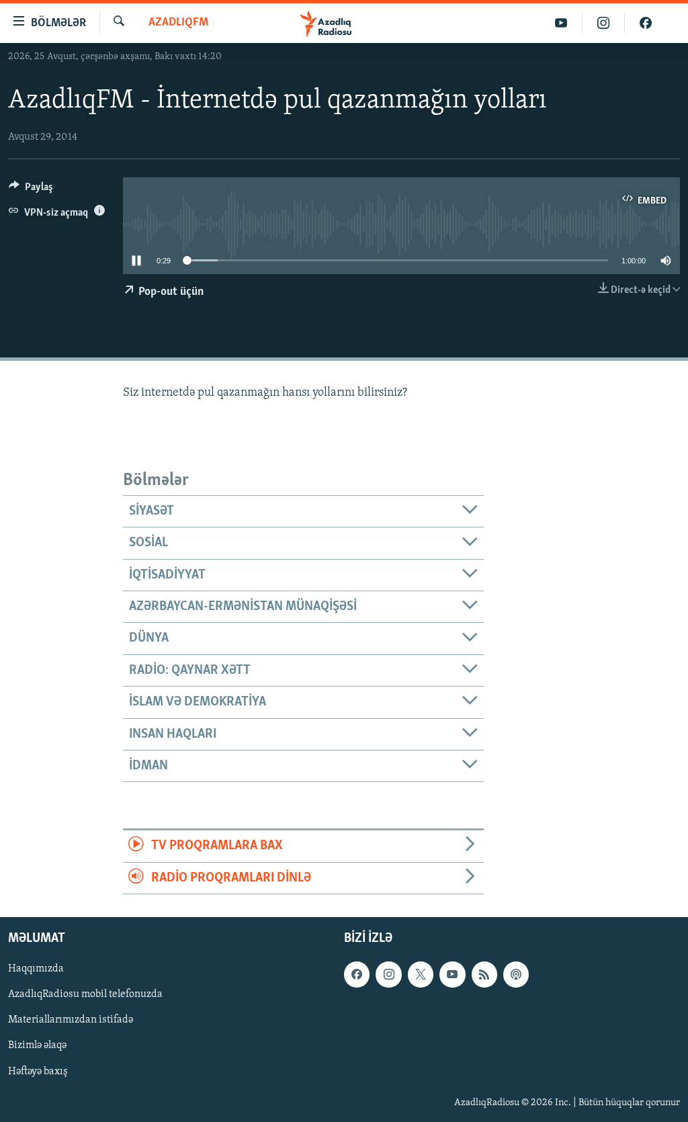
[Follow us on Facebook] (357, 974)
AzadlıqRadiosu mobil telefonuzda (85, 994)
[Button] (31, 190)
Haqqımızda (36, 968)
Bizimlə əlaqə (37, 1045)
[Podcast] (516, 974)
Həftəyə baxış (38, 1071)
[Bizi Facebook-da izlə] (645, 23)
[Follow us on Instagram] (388, 974)
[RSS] (484, 974)
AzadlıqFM (178, 23)
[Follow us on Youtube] (452, 974)
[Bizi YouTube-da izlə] (561, 23)
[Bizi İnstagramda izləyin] (604, 23)
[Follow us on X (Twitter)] (420, 974)
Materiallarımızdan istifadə (70, 1020)
